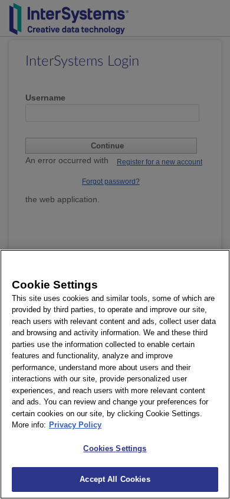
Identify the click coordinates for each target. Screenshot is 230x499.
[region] (115, 374)
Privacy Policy (75, 424)
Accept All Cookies (115, 479)
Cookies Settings (114, 448)
